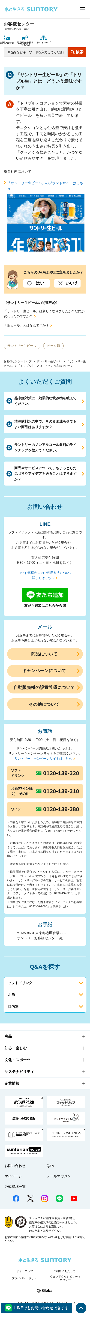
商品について (44, 653)
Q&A (50, 1166)
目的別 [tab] (13, 1006)
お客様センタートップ (17, 361)
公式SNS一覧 (15, 1186)
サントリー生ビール (48, 361)
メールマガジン (59, 1176)
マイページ (13, 1176)
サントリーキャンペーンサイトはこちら (43, 758)
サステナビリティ (19, 1072)
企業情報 (12, 1083)
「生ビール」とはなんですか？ (26, 325)
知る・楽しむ (16, 1048)
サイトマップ (44, 42)
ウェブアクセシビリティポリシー (65, 1278)
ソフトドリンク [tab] (20, 983)
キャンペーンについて (44, 670)
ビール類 (53, 346)
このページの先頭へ (81, 1308)
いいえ (72, 283)
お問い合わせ (7, 42)
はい (40, 283)
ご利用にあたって (64, 1271)
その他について (44, 704)
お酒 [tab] (11, 994)
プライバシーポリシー (25, 1278)
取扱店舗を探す (25, 43)
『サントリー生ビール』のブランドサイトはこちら (45, 185)
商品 (8, 1036)
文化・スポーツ (17, 1060)
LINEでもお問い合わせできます (41, 1308)
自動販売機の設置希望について (44, 687)
